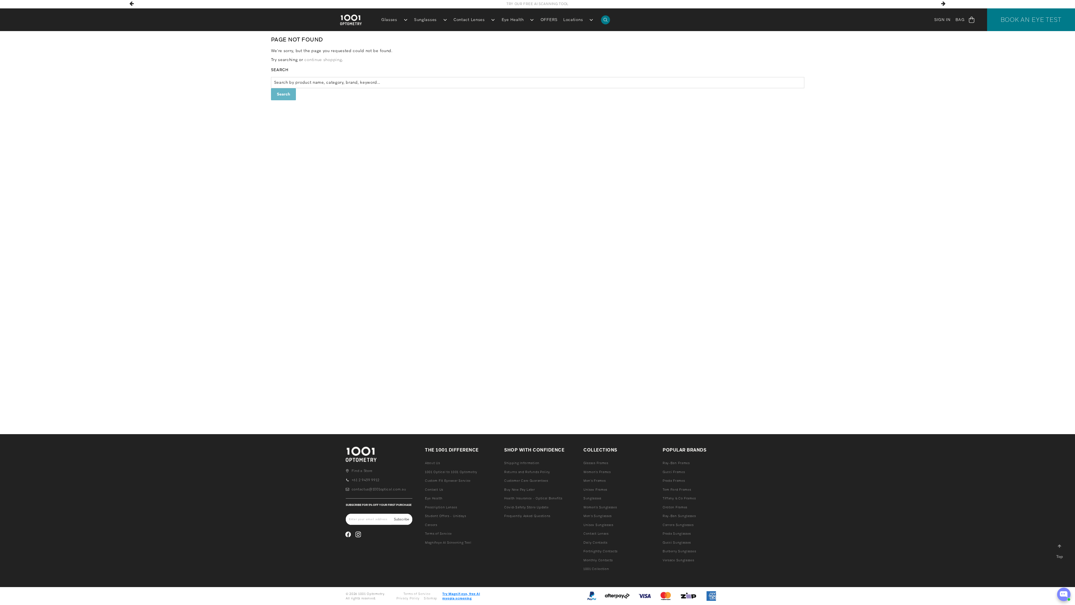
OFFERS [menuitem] (549, 19)
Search (280, 69)
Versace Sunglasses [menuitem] (678, 560)
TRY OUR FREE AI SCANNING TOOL (537, 4)
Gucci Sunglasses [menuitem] (677, 542)
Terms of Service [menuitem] (438, 534)
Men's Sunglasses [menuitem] (597, 516)
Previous (132, 3)
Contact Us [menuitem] (434, 490)
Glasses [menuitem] (389, 19)
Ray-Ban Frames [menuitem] (676, 463)
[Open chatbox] (1064, 594)
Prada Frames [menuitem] (674, 481)
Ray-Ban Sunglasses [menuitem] (679, 516)
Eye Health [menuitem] (513, 19)
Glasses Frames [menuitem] (595, 463)
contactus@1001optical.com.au (379, 489)
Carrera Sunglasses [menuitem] (678, 525)
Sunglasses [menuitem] (425, 19)
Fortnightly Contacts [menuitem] (600, 551)
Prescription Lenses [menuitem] (441, 507)
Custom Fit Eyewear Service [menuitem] (448, 481)
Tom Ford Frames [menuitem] (677, 490)
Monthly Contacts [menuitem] (598, 560)
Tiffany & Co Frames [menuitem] (679, 498)
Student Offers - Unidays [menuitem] (445, 516)
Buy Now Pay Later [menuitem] (519, 490)
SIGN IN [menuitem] (942, 19)
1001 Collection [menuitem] (596, 569)
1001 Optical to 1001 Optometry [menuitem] (451, 472)
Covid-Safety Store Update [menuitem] (526, 507)
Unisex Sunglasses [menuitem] (598, 525)
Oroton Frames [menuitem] (675, 507)
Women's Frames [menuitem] (597, 472)
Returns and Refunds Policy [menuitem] (527, 472)
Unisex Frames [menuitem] (595, 490)
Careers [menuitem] (431, 525)
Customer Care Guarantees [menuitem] (526, 481)
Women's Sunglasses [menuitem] (600, 507)
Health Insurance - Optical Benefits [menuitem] (533, 498)
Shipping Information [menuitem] (521, 463)
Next (943, 3)
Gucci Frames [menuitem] (674, 472)
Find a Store (362, 471)
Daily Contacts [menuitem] (595, 542)
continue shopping (323, 59)
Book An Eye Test (1031, 20)
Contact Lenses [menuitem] (469, 19)
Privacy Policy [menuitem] (408, 598)
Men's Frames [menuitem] (594, 481)
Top (1059, 556)
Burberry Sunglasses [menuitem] (679, 551)
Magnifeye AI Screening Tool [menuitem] (448, 542)
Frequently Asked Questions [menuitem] (527, 516)
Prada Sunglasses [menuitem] (677, 534)
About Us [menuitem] (432, 463)
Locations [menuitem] (573, 19)
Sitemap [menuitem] (430, 598)
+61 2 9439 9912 (365, 480)
